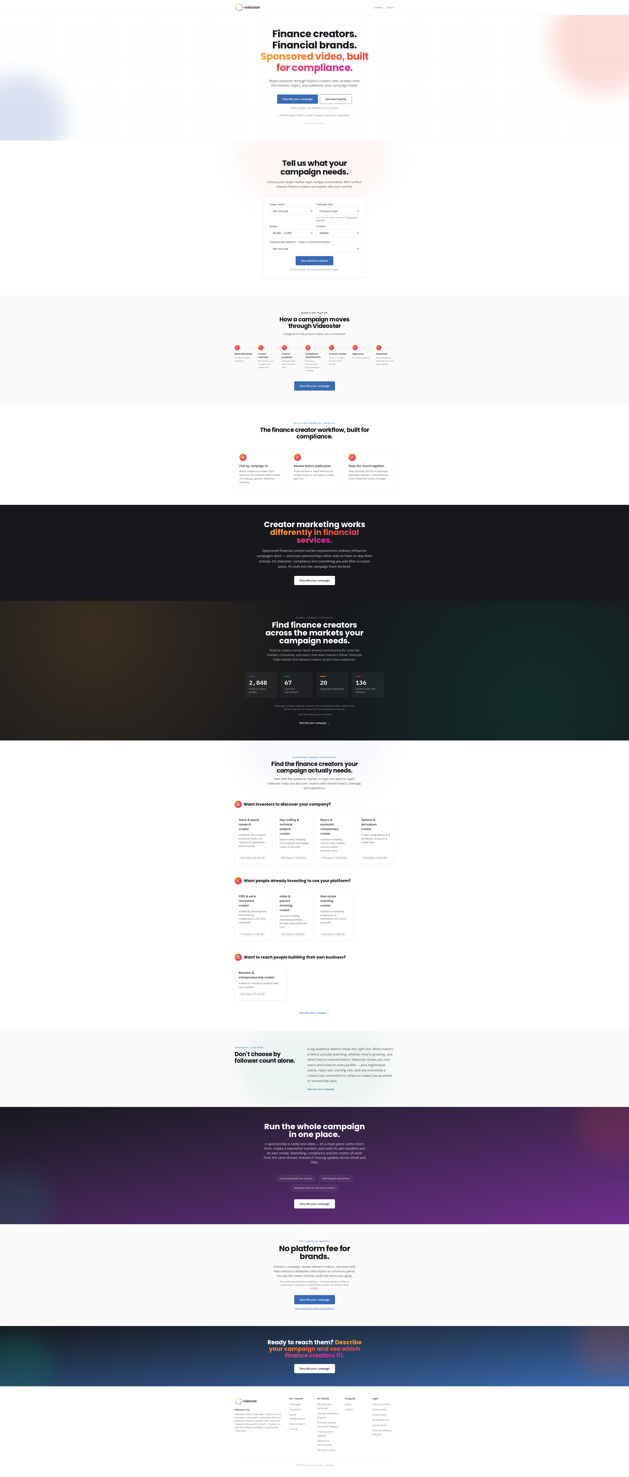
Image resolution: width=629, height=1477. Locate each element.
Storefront (295, 1409)
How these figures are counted (314, 714)
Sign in (390, 7)
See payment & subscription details (314, 1308)
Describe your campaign (297, 99)
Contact (349, 1409)
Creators (378, 7)
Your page (295, 1404)
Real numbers (297, 1423)
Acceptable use (380, 1419)
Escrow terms (379, 1425)
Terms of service (381, 1404)
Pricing (293, 1429)
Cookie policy (379, 1414)
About (348, 1404)
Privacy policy (379, 1409)
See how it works (335, 99)
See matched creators (314, 260)
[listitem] (253, 838)
